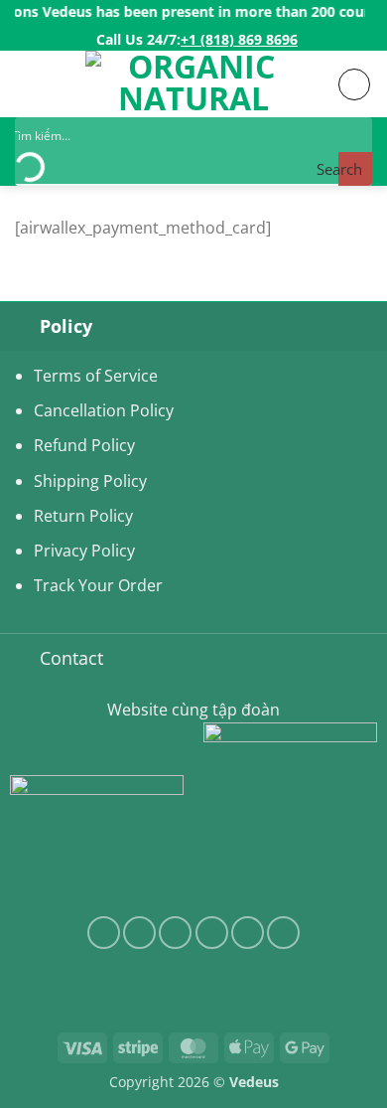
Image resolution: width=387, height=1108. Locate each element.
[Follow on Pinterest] (283, 932)
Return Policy (83, 516)
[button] (27, 84)
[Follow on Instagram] (139, 932)
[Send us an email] (211, 932)
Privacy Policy (84, 550)
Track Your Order (98, 585)
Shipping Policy (90, 481)
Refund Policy (84, 445)
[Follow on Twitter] (175, 932)
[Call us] (247, 932)
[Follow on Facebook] (103, 932)
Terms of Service (96, 376)
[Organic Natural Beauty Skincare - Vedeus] (193, 84)
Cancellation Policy (104, 410)
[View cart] (354, 84)
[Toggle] (19, 325)
